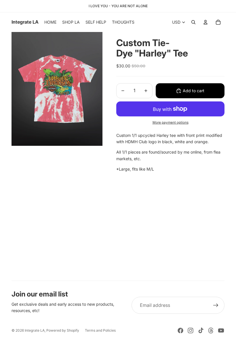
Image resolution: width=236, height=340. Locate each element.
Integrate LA (35, 330)
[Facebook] (180, 330)
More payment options (171, 122)
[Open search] (193, 22)
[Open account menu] (205, 22)
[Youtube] (221, 330)
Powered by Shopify (62, 330)
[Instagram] (190, 330)
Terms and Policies (100, 330)
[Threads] (211, 330)
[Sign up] (216, 305)
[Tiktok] (200, 330)
